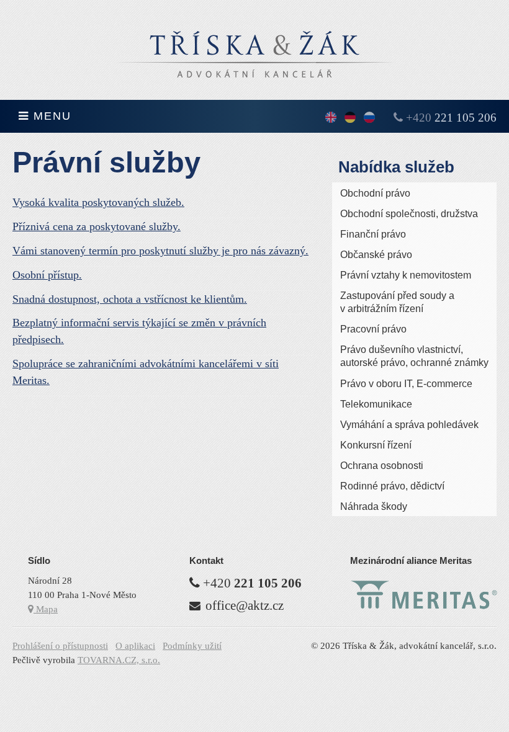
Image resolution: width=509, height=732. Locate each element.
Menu (50, 116)
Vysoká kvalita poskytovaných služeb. (98, 202)
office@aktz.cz (244, 605)
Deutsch (350, 118)
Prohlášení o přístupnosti (60, 645)
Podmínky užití (192, 645)
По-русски (369, 118)
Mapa (46, 609)
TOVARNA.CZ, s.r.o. (119, 659)
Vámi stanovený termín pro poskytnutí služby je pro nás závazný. (160, 250)
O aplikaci (135, 645)
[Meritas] (424, 606)
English (330, 118)
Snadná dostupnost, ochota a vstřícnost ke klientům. (129, 299)
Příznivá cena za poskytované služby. (96, 226)
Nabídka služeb (396, 167)
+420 (451, 117)
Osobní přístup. (47, 275)
